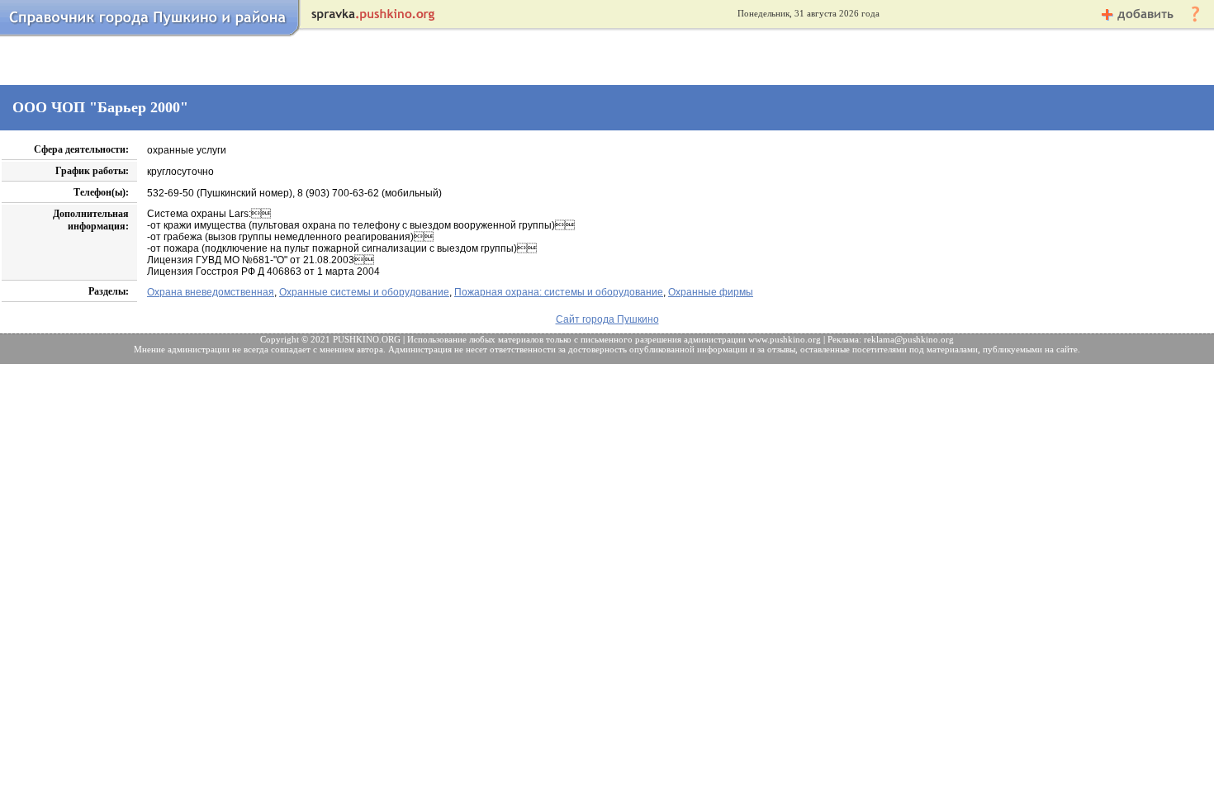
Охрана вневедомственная (210, 292)
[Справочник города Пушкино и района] (151, 35)
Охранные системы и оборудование (364, 292)
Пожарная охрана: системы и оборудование (558, 292)
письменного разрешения (631, 339)
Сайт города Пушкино (607, 319)
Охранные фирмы (710, 292)
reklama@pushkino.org (909, 339)
